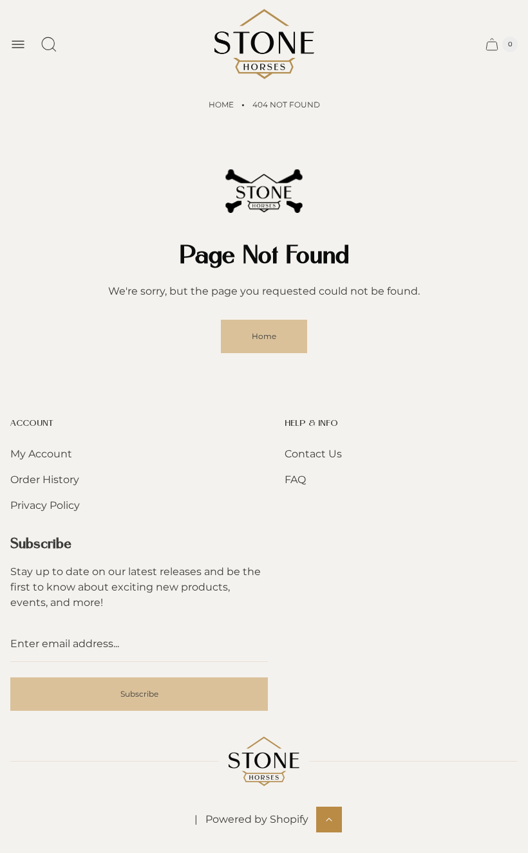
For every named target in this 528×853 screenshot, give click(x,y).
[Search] (49, 44)
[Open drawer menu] (18, 44)
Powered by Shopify (256, 819)
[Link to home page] (264, 761)
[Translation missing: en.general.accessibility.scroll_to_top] (329, 819)
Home (221, 104)
